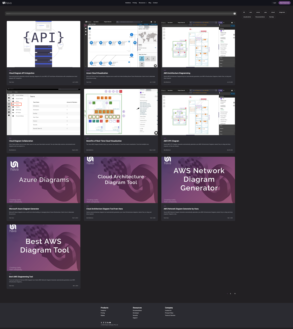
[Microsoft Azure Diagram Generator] (43, 180)
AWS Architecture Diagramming (177, 73)
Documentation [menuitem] (137, 310)
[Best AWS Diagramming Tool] (43, 248)
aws (251, 12)
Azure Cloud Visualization (97, 73)
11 (235, 293)
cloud (273, 12)
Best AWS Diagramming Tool (21, 277)
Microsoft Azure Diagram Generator (24, 209)
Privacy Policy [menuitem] (169, 313)
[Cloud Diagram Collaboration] (43, 112)
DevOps (271, 17)
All (244, 12)
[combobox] (120, 13)
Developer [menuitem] (136, 313)
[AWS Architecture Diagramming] (198, 44)
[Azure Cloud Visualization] (121, 44)
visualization (247, 17)
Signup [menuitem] (103, 315)
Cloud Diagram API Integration (21, 73)
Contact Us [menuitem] (168, 310)
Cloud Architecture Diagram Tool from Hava (104, 209)
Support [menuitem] (135, 318)
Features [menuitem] (103, 310)
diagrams (282, 12)
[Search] (235, 13)
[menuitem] (128, 3)
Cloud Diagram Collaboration (21, 141)
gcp (265, 12)
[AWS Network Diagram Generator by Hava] (198, 180)
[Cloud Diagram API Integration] (43, 44)
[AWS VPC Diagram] (198, 112)
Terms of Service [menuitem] (170, 315)
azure (258, 12)
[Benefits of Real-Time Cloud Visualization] (121, 112)
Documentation (260, 17)
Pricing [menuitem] (103, 313)
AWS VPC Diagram (171, 141)
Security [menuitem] (135, 315)
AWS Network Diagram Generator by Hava (181, 209)
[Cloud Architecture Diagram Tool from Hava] (121, 180)
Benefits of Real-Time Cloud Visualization (104, 141)
